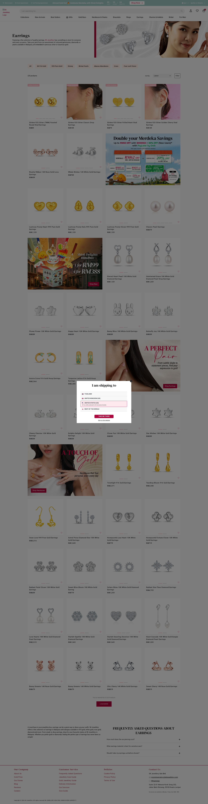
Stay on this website (104, 420)
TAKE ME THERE (104, 416)
